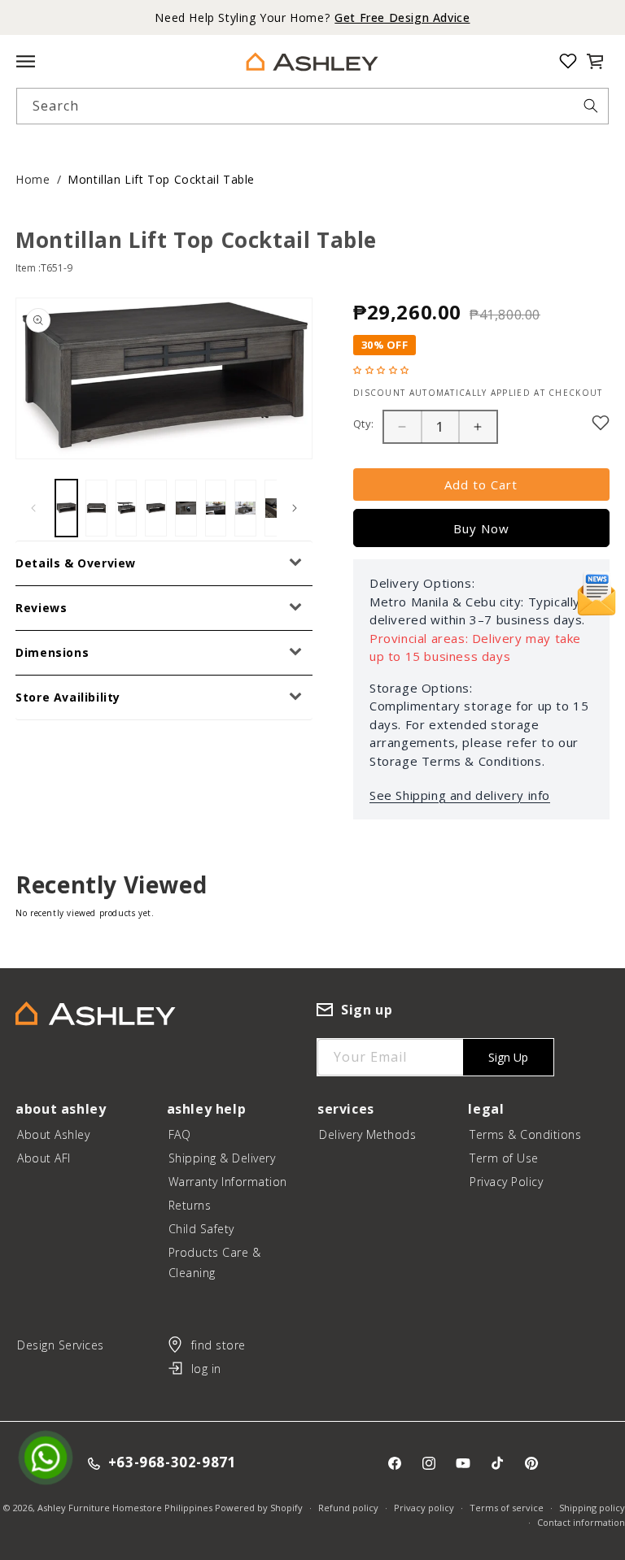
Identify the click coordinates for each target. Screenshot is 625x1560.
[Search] (591, 106)
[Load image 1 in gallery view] (66, 508)
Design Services (60, 1345)
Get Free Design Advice (402, 17)
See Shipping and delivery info (459, 795)
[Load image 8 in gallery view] (275, 508)
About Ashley (53, 1134)
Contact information (581, 1522)
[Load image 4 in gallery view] (156, 508)
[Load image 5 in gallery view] (186, 508)
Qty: (363, 423)
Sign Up (508, 1057)
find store (218, 1345)
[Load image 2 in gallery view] (96, 508)
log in (206, 1368)
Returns (190, 1205)
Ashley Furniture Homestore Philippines (124, 1507)
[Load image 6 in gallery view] (216, 508)
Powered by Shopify (259, 1507)
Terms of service (507, 1507)
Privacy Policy (506, 1181)
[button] (595, 61)
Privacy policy (424, 1507)
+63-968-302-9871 (172, 1462)
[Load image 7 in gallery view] (245, 508)
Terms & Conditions (525, 1134)
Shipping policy (592, 1507)
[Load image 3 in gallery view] (127, 508)
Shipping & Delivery (222, 1158)
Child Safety (201, 1228)
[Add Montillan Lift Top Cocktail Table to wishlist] (601, 423)
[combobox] (312, 106)
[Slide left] (33, 508)
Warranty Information (227, 1181)
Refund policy (348, 1507)
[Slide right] (294, 508)
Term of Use (504, 1158)
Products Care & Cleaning (214, 1262)
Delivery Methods (367, 1134)
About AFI (44, 1158)
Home (32, 179)
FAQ (179, 1134)
